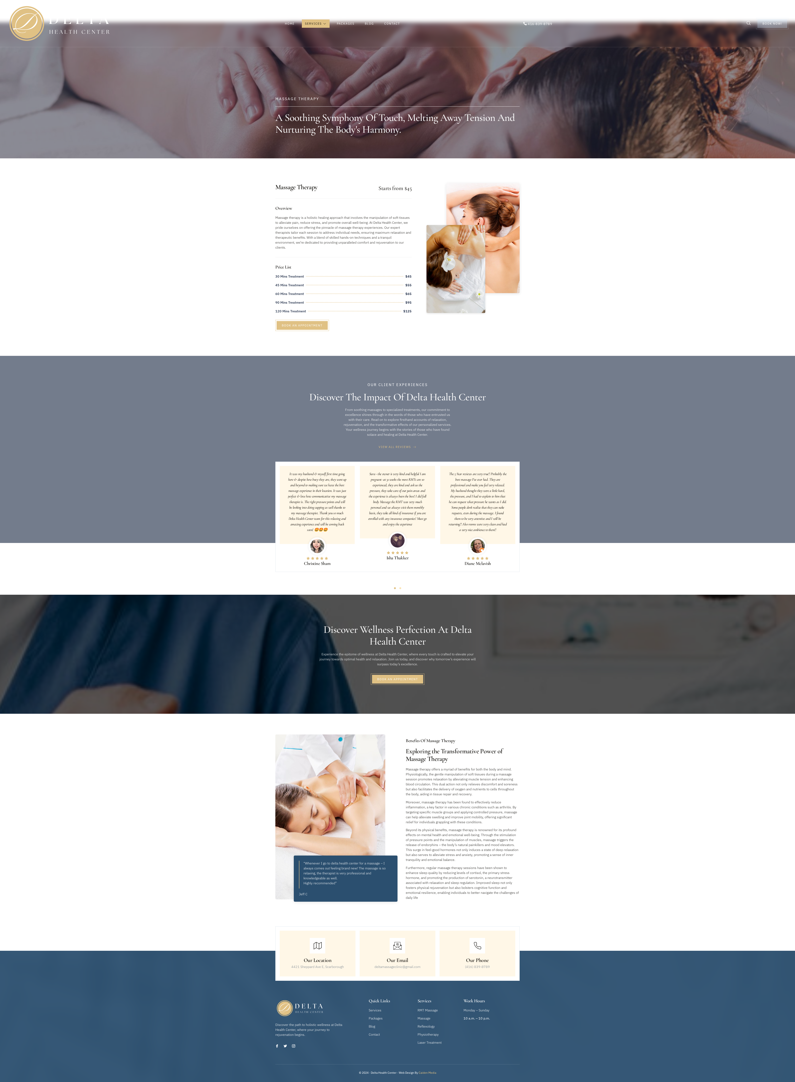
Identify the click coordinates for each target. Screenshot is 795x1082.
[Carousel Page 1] (395, 588)
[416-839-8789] (525, 23)
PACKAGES (345, 23)
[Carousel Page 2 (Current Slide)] (400, 588)
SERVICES (313, 23)
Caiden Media (427, 1073)
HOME (290, 23)
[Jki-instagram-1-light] (293, 1046)
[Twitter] (285, 1046)
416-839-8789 (540, 24)
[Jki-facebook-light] (277, 1046)
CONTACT (392, 23)
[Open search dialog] (749, 23)
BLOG (369, 23)
